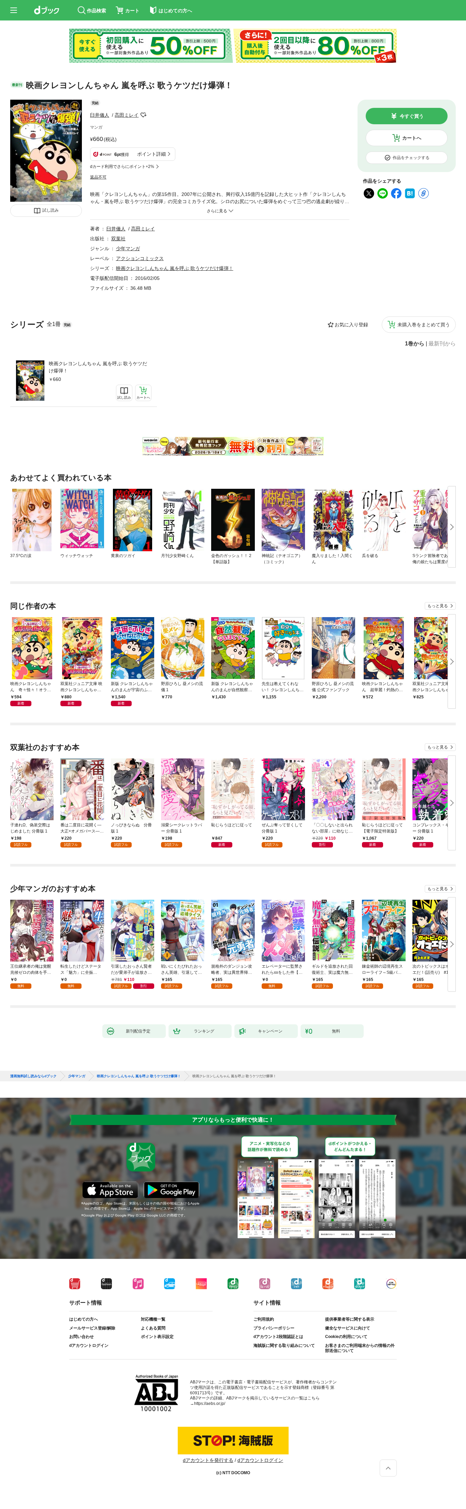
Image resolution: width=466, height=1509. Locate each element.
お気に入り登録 (351, 324)
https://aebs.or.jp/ (209, 1403)
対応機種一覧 (153, 1319)
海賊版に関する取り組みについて (284, 1345)
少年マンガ (128, 248)
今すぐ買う (412, 116)
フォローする (143, 115)
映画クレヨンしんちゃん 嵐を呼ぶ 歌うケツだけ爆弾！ (98, 367)
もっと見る (437, 605)
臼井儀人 (99, 115)
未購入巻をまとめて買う (423, 324)
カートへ (411, 138)
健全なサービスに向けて (347, 1328)
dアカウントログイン (88, 1345)
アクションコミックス (140, 258)
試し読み (50, 210)
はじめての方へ (83, 1319)
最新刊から (442, 343)
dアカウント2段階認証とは (278, 1336)
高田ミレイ (127, 115)
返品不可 (98, 177)
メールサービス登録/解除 (92, 1328)
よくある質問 (153, 1328)
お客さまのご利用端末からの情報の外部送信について (360, 1348)
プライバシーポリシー (273, 1328)
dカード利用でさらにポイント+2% (122, 166)
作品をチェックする (411, 157)
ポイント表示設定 (157, 1336)
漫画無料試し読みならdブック (33, 1076)
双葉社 (118, 238)
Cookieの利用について (346, 1336)
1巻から (414, 343)
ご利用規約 (263, 1319)
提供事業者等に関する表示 (349, 1319)
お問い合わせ (81, 1336)
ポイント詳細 (151, 154)
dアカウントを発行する (208, 1460)
